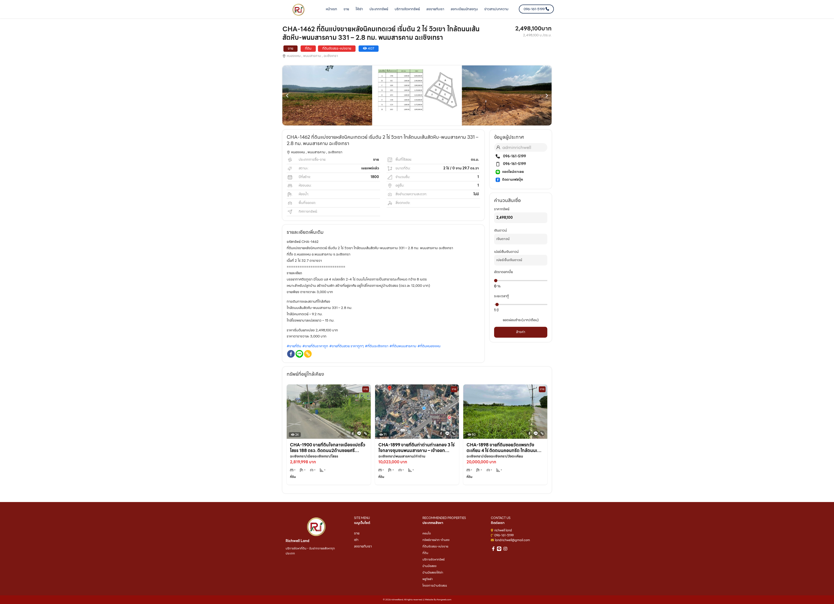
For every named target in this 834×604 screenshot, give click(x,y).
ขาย (346, 9)
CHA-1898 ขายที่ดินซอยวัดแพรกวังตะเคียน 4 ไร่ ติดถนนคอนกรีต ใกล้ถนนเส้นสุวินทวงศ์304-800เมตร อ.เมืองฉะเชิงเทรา (505, 447)
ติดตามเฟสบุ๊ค (512, 179)
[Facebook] (291, 354)
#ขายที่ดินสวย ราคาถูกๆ (346, 346)
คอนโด (426, 533)
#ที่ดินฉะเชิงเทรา (376, 346)
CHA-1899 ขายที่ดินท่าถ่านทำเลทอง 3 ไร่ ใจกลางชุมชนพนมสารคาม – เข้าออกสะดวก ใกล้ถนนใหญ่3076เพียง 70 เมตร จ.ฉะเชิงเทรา (416, 447)
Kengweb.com (444, 599)
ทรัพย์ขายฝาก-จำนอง (436, 539)
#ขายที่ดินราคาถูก (315, 346)
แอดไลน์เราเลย (513, 171)
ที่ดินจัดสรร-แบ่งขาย (435, 546)
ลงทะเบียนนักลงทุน (464, 9)
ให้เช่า (359, 9)
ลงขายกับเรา (435, 9)
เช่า (356, 539)
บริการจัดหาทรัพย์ (407, 9)
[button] (287, 95)
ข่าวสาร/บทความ (496, 9)
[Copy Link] (308, 354)
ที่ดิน (425, 553)
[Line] (299, 354)
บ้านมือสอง (429, 566)
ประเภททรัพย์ (378, 9)
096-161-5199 (514, 156)
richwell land (503, 530)
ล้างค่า (520, 332)
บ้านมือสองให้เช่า (432, 572)
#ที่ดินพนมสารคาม (402, 346)
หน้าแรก (331, 9)
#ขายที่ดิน (294, 346)
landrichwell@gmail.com (512, 540)
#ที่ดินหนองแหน (428, 346)
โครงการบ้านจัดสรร (434, 585)
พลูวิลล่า (427, 579)
